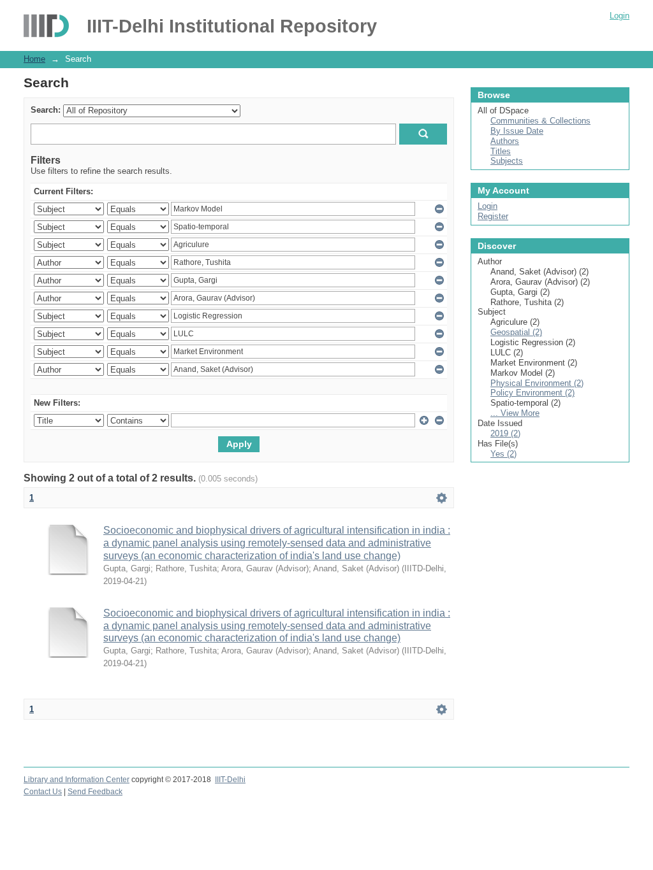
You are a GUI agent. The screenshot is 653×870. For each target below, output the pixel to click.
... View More (514, 413)
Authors (504, 141)
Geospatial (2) (516, 332)
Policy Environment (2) (532, 392)
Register (493, 216)
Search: (46, 110)
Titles (500, 151)
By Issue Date (516, 131)
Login (619, 15)
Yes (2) (503, 454)
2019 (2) (505, 433)
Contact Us (43, 791)
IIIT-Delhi (230, 779)
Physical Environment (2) (536, 383)
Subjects (506, 161)
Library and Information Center (76, 779)
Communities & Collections (540, 120)
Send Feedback (95, 791)
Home (34, 59)
